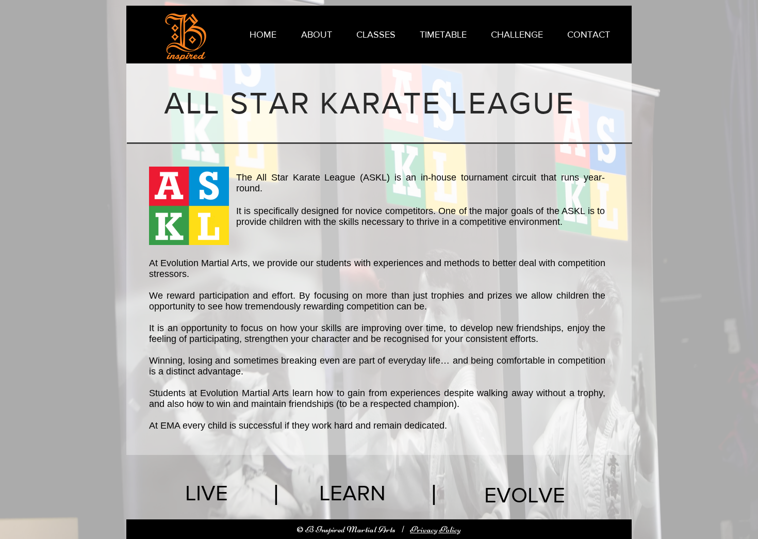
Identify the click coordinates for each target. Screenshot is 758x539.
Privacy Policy (435, 529)
